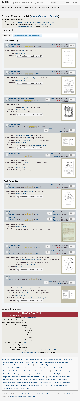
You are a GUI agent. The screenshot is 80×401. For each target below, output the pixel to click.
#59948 (11, 46)
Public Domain (21, 53)
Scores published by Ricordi (23, 365)
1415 (37, 187)
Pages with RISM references (12, 371)
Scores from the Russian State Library (36, 371)
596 (37, 253)
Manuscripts (29, 368)
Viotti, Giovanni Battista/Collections (59, 377)
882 (37, 247)
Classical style (8, 379)
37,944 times (71, 394)
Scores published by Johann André (46, 365)
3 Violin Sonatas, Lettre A (26, 27)
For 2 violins (27, 22)
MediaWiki (13, 396)
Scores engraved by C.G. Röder (32, 374)
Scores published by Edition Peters (60, 359)
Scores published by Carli (38, 359)
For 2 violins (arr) (9, 382)
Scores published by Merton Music (56, 362)
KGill (59, 131)
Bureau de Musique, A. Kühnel (32, 259)
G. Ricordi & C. (26, 162)
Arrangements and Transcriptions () (27, 35)
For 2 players (62, 379)
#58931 (11, 187)
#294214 (11, 214)
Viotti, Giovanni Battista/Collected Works (16, 388)
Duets (20, 22)
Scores (43, 377)
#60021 (11, 100)
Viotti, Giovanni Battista (44, 16)
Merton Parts (7, 365)
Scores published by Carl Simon (56, 374)
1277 (37, 100)
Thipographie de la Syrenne (30, 78)
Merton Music (26, 140)
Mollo (23, 50)
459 (37, 214)
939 (37, 73)
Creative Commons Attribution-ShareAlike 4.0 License (39, 394)
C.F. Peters (25, 107)
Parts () (7, 35)
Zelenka (57, 46)
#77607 (11, 279)
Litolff (28, 138)
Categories (5, 359)
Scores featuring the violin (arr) (27, 382)
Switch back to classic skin (26, 396)
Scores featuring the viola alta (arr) (14, 385)
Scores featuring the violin (40, 22)
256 (37, 220)
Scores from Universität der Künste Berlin (48, 368)
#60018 (11, 247)
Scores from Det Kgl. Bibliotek (13, 368)
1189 (41, 126)
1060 (37, 156)
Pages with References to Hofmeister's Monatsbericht (21, 377)
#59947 (11, 73)
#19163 (11, 156)
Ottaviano (57, 156)
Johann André (28, 191)
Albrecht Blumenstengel (24, 135)
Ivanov (58, 100)
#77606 (11, 126)
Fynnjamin (56, 214)
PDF (52, 44)
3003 (37, 46)
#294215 (11, 220)
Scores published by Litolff (34, 362)
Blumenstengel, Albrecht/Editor (13, 362)
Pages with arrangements (59, 385)
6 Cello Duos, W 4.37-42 (43, 24)
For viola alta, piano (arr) (62, 382)
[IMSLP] (5, 2)
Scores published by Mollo (19, 359)
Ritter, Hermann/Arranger (11, 374)
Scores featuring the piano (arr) (38, 385)
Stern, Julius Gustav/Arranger (61, 371)
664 (41, 279)
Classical (25, 342)
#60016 (11, 253)
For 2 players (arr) (45, 382)
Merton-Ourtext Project (38, 145)
